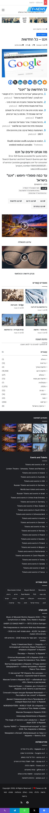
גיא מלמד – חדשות (40, 330)
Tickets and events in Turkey (33, 560)
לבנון (44, 603)
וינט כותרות (39, 206)
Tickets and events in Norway (33, 531)
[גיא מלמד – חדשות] (36, 320)
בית (44, 29)
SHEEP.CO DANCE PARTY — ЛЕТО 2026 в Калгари (25, 624)
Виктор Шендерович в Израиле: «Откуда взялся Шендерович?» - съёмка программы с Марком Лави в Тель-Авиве (25, 666)
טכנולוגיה (42, 383)
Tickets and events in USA (34, 481)
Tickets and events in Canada (33, 564)
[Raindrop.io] (40, 82)
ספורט (43, 394)
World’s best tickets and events (32, 489)
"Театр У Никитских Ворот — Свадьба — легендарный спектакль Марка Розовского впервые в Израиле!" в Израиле (27, 647)
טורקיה (14, 598)
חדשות (43, 792)
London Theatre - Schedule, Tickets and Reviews (25, 469)
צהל (19, 603)
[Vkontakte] (30, 82)
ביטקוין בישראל (38, 406)
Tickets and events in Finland (33, 543)
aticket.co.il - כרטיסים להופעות (33, 778)
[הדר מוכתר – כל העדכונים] (9, 447)
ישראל (7, 598)
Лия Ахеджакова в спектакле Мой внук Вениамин (24, 627)
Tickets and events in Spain (34, 568)
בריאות (43, 363)
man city (43, 594)
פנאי (44, 398)
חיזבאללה (31, 598)
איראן (16, 594)
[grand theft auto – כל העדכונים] (9, 428)
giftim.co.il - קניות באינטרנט (34, 770)
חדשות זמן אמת (39, 379)
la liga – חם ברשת (17, 305)
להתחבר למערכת (39, 344)
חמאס (22, 598)
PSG (34, 594)
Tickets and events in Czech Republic (30, 555)
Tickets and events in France (33, 572)
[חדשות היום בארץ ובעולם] (37, 9)
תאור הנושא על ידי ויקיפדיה (31, 188)
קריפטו (43, 402)
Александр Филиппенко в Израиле (31, 716)
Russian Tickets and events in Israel (31, 493)
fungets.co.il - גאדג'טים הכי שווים (32, 753)
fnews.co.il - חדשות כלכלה (35, 766)
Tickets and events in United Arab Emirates (28, 498)
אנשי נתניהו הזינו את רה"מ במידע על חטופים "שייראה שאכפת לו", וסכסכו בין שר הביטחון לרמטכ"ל (24, 114)
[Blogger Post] (25, 82)
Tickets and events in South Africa (31, 510)
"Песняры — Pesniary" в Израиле (32, 653)
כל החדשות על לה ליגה (39, 307)
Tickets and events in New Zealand (31, 506)
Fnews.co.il (40, 788)
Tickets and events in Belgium (33, 547)
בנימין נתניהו (42, 598)
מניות (42, 390)
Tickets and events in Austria (33, 518)
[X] (15, 82)
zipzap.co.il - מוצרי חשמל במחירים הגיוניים (29, 761)
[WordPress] (35, 82)
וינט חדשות (15, 201)
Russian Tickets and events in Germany (29, 485)
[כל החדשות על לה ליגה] (36, 296)
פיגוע (25, 603)
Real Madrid (25, 594)
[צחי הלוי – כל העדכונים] (9, 438)
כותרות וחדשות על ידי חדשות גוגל (29, 190)
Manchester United (14, 590)
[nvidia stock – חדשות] (24, 447)
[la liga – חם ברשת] (12, 295)
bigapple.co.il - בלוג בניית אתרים (33, 749)
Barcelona (42, 590)
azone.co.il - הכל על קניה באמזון (33, 757)
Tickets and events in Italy (34, 527)
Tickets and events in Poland (33, 535)
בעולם (43, 359)
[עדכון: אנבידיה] (40, 447)
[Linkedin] (20, 82)
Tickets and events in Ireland (33, 473)
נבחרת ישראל (35, 603)
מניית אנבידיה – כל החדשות (33, 3)
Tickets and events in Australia (33, 477)
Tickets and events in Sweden (33, 539)
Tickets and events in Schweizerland (30, 514)
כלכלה (43, 386)
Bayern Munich (29, 590)
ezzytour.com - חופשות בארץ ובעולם (31, 774)
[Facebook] (10, 82)
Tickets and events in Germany (32, 502)
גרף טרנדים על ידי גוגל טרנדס (37, 193)
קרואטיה (11, 603)
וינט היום (30, 201)
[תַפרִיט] (3, 11)
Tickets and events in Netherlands (31, 551)
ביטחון (9, 594)
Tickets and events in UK (35, 465)
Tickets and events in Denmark (33, 522)
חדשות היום (37, 29)
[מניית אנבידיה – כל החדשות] (12, 320)
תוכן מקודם (43, 610)
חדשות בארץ (41, 367)
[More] (44, 82)
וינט (42, 201)
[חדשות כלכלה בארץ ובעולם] (24, 20)
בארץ (31, 792)
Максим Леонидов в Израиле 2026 (31, 712)
